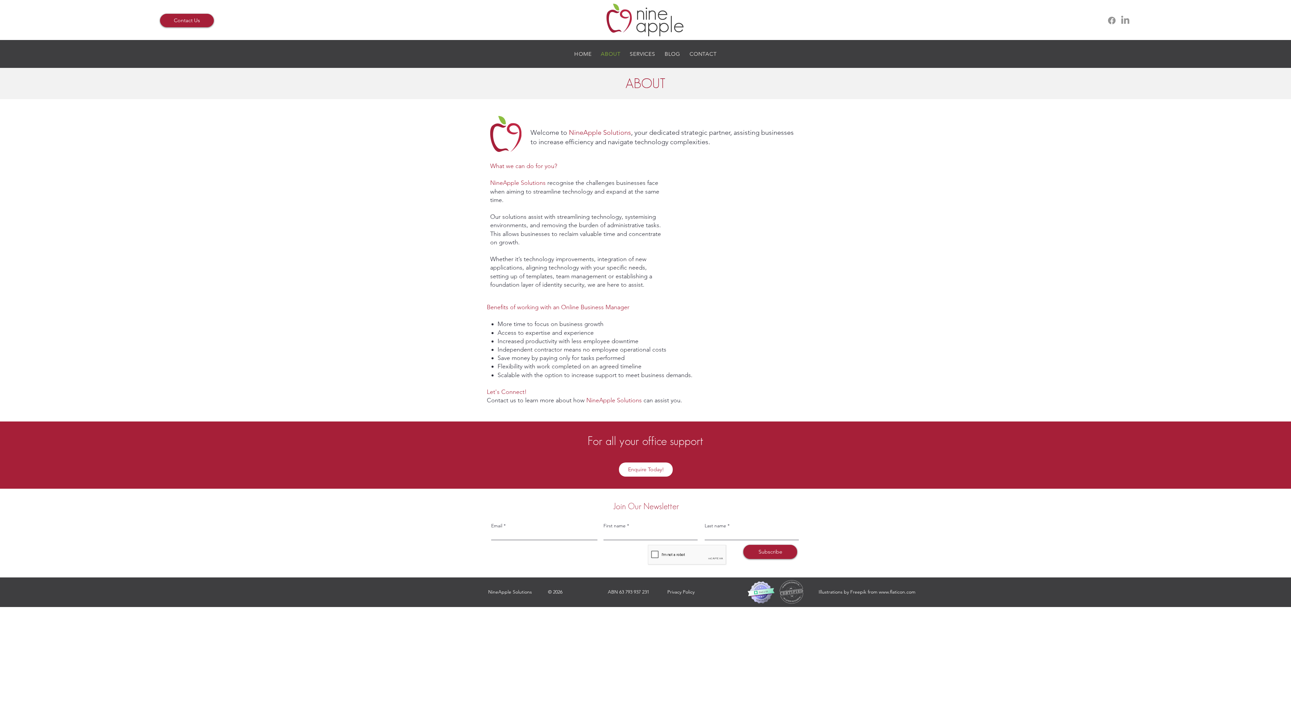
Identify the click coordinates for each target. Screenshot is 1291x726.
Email (496, 525)
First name (614, 525)
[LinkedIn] (1125, 20)
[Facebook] (1112, 20)
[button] (642, 54)
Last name (715, 525)
